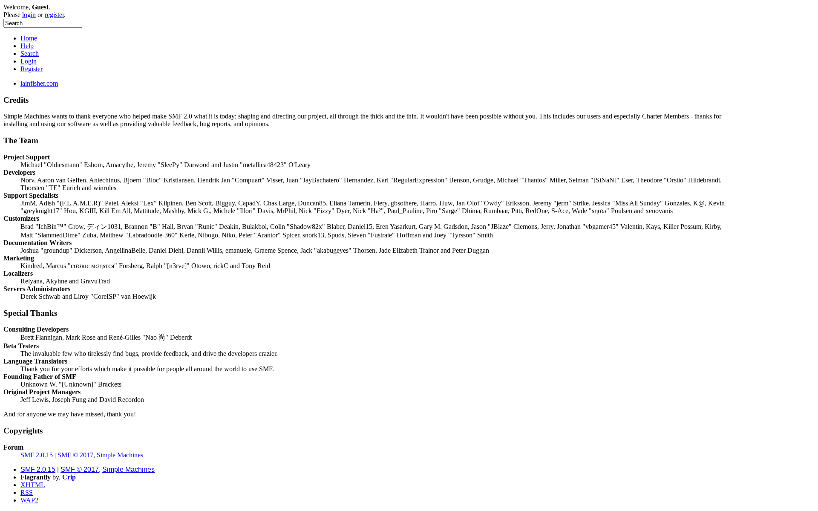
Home (28, 38)
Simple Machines (120, 455)
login (29, 14)
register (54, 14)
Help (27, 45)
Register (31, 68)
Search (29, 53)
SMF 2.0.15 (36, 455)
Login (28, 61)
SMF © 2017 (75, 455)
